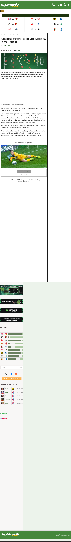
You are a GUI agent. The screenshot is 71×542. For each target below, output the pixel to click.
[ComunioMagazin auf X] (65, 5)
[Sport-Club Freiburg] (2, 356)
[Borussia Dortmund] (2, 353)
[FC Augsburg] (2, 359)
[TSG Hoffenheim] (6, 346)
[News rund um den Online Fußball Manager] (10, 4)
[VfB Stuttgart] (6, 334)
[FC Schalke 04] (6, 359)
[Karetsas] (2, 389)
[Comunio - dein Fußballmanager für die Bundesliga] (53, 5)
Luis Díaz (7, 399)
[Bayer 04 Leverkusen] (6, 337)
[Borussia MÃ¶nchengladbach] (6, 350)
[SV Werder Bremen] (6, 356)
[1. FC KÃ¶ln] (2, 346)
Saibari (6, 403)
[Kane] (2, 392)
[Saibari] (2, 403)
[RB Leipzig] (2, 350)
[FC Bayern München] (13, 392)
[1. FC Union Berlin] (2, 343)
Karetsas (7, 389)
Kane (6, 392)
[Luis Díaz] (2, 399)
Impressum (58, 534)
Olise (6, 396)
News (5, 34)
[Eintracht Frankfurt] (6, 343)
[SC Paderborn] (6, 340)
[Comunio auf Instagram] (58, 5)
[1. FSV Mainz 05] (2, 340)
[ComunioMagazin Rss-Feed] (61, 5)
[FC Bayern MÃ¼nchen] (2, 334)
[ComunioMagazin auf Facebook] (68, 5)
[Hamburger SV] (6, 353)
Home (2, 34)
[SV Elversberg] (2, 337)
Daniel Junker (6, 45)
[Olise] (2, 396)
